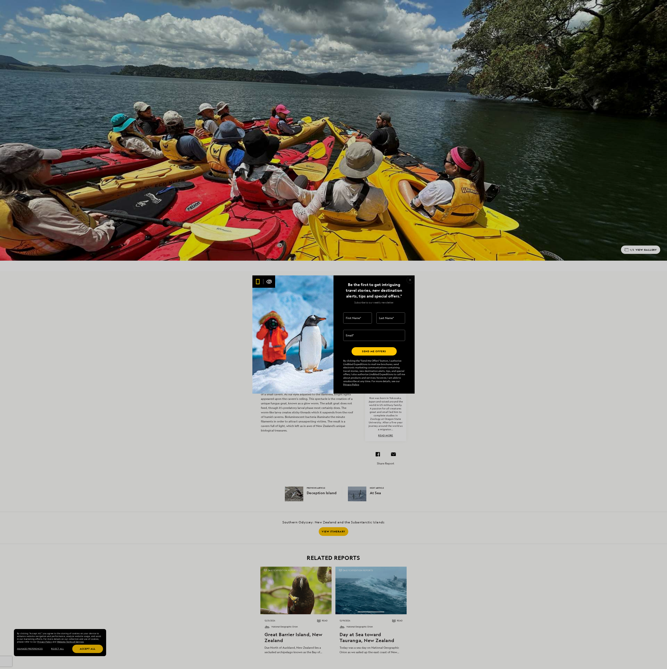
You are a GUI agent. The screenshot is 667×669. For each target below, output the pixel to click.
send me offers (374, 351)
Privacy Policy (351, 384)
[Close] (410, 279)
